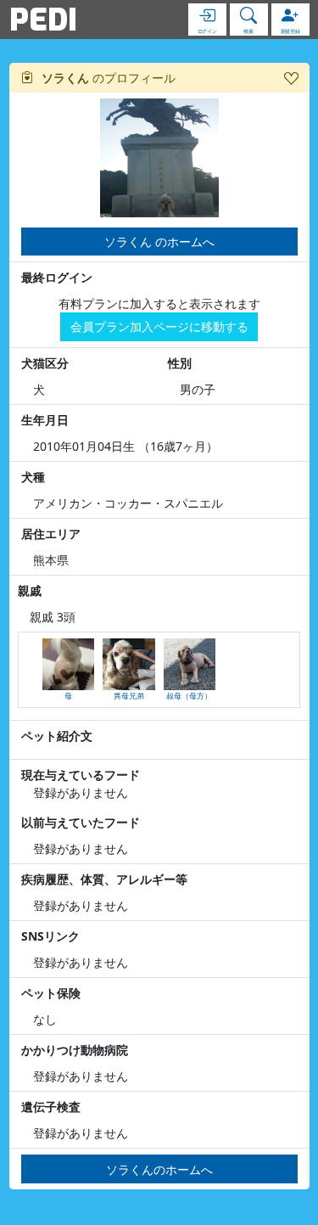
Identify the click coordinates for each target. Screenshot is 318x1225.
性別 (180, 363)
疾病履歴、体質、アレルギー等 (104, 879)
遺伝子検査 (51, 1107)
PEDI (43, 19)
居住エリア (51, 533)
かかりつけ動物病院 (74, 1050)
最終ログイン (56, 277)
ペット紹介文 (56, 736)
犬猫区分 (45, 363)
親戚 (30, 590)
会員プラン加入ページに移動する (159, 326)
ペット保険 (51, 993)
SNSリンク (50, 936)
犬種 (33, 477)
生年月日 (45, 420)
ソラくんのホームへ (159, 1169)
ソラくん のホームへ (159, 241)
